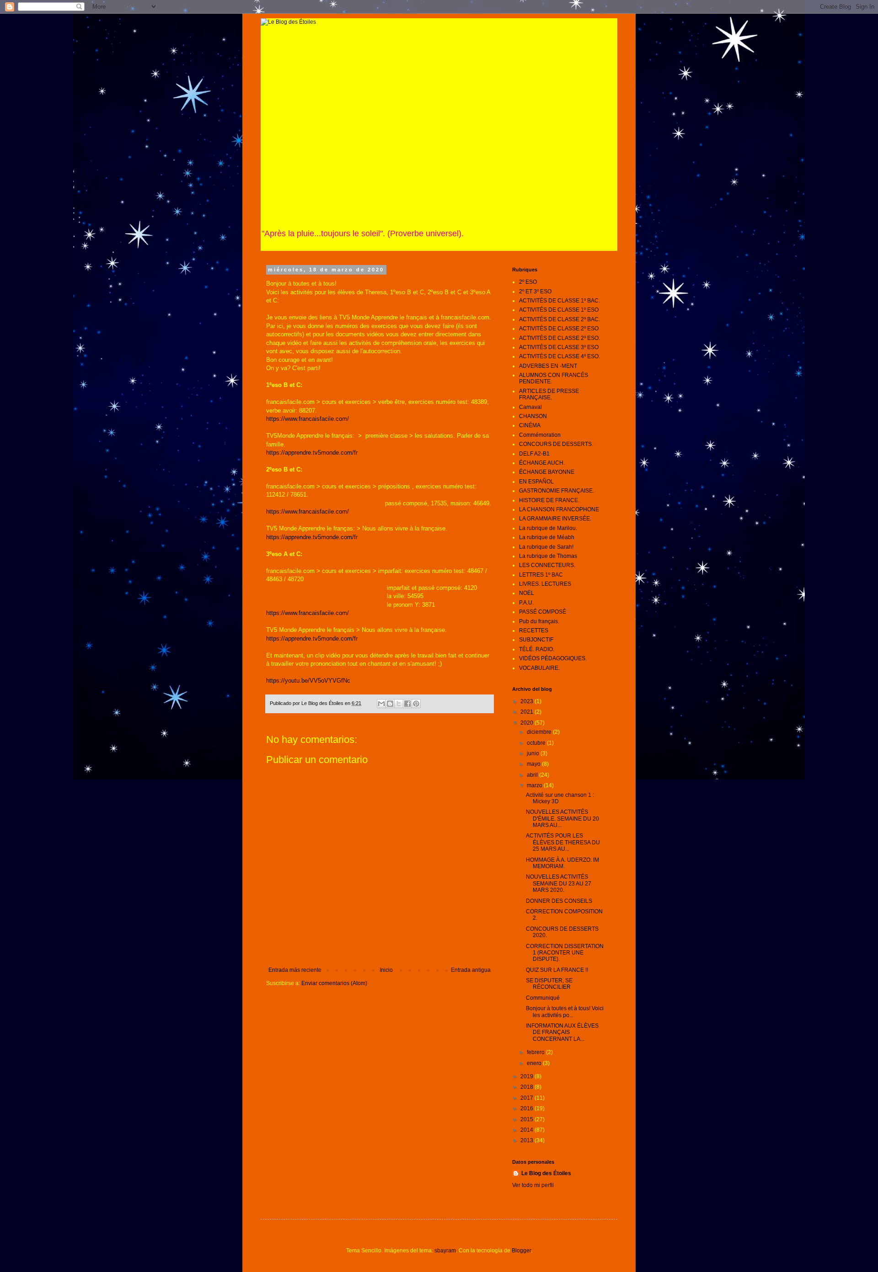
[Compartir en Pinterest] (416, 703)
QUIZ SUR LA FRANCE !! (557, 970)
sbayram (445, 1250)
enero (535, 1063)
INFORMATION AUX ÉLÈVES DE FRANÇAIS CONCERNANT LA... (562, 1032)
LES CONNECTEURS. (547, 565)
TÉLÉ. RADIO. (536, 649)
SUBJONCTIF (536, 639)
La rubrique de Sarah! (546, 547)
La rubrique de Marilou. (548, 528)
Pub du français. (539, 621)
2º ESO (528, 282)
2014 (527, 1130)
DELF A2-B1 (534, 453)
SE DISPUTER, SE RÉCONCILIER (549, 983)
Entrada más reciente (294, 970)
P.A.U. (526, 602)
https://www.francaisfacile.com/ (307, 418)
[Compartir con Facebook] (407, 703)
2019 (527, 1076)
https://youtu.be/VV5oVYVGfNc (308, 680)
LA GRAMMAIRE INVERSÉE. (555, 518)
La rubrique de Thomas (548, 556)
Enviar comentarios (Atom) (334, 983)
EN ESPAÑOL (536, 481)
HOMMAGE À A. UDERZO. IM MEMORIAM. (562, 863)
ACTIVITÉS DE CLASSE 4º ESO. (559, 356)
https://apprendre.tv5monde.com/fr (312, 452)
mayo (534, 764)
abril (533, 775)
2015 (527, 1119)
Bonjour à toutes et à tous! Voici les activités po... (565, 1011)
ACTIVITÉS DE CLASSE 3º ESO (559, 347)
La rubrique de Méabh (546, 537)
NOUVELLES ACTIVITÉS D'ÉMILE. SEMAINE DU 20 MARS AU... (562, 818)
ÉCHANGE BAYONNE (546, 472)
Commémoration (540, 435)
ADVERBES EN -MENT (548, 366)
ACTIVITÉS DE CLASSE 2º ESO (559, 328)
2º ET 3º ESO (535, 291)
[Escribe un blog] (390, 703)
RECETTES (533, 630)
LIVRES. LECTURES (545, 584)
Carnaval (530, 407)
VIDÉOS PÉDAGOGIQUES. (553, 658)
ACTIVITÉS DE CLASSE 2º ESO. (559, 338)
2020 (527, 723)
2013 (527, 1140)
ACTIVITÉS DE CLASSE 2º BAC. (559, 319)
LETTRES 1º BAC (541, 575)
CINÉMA (530, 425)
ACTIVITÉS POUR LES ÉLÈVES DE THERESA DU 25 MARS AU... (563, 842)
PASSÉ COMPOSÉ (542, 612)
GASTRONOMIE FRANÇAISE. (556, 491)
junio (534, 753)
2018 (527, 1087)
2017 (527, 1098)
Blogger (521, 1250)
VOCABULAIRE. (539, 668)
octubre (537, 743)
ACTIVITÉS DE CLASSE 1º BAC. (559, 300)
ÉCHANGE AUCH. (542, 463)
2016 (527, 1108)
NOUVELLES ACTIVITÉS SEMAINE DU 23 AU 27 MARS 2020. (558, 883)
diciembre (540, 732)
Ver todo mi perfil (533, 1185)
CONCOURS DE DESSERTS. (556, 444)
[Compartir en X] (398, 703)
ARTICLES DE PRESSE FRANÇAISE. (549, 394)
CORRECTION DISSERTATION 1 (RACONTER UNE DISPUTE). (565, 953)
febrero (536, 1052)
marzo (535, 785)
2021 (527, 712)
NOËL (526, 593)
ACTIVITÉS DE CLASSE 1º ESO (559, 310)
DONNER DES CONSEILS (559, 901)
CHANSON (533, 416)
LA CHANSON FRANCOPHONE (559, 509)
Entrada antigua (471, 970)
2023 (527, 701)
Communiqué (543, 998)
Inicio (386, 970)
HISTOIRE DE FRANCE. (549, 500)
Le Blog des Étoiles (546, 1173)
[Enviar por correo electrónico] (381, 703)
